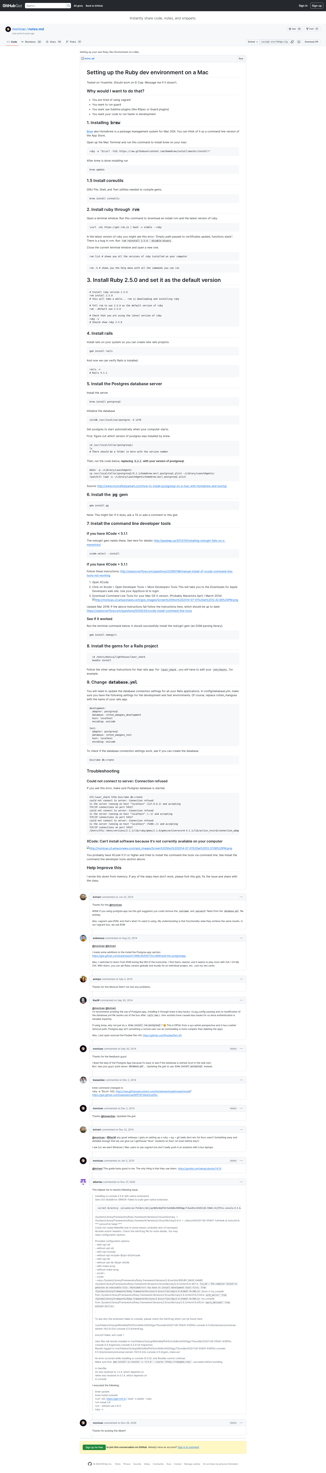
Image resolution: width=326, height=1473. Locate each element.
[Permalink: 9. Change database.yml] (84, 682)
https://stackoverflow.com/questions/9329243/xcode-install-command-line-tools (139, 610)
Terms (118, 1464)
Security (137, 1464)
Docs (168, 1464)
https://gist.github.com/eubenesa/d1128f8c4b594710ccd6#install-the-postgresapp (139, 955)
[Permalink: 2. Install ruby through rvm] (84, 209)
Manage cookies (192, 1464)
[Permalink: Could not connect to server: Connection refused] (84, 781)
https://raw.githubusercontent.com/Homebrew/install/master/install (153, 1091)
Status (147, 1464)
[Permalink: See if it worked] (84, 619)
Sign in (303, 5)
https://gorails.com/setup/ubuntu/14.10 (199, 1168)
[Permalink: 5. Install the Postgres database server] (84, 383)
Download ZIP (311, 41)
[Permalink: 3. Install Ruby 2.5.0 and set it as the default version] (84, 280)
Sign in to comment (188, 1446)
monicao (19, 29)
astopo (97, 979)
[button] (292, 41)
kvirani (97, 896)
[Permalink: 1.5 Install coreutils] (84, 180)
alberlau (97, 1181)
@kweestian (108, 1116)
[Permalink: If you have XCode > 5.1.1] (84, 564)
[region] (163, 476)
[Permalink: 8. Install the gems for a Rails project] (84, 645)
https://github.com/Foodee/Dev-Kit (162, 1035)
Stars (55, 41)
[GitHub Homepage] (90, 1464)
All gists (78, 5)
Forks (75, 41)
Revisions (33, 41)
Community (158, 1464)
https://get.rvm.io (116, 1398)
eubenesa (98, 938)
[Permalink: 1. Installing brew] (84, 122)
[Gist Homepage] (12, 6)
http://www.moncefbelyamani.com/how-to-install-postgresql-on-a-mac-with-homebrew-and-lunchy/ (162, 486)
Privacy (127, 1464)
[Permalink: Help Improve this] (84, 867)
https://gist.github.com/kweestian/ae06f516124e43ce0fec (125, 1094)
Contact (178, 1464)
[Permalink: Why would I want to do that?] (84, 91)
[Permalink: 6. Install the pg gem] (84, 494)
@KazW (111, 1137)
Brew (90, 131)
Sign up (317, 5)
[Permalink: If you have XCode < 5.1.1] (84, 533)
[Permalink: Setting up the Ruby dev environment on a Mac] (84, 72)
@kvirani (110, 945)
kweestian (99, 1079)
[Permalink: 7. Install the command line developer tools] (84, 523)
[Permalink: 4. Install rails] (84, 333)
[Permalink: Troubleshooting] (84, 771)
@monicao (115, 904)
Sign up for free (94, 1447)
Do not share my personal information (220, 1464)
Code (14, 41)
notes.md (36, 29)
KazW (96, 1000)
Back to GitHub (94, 5)
